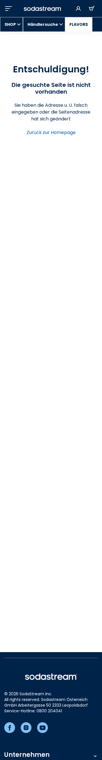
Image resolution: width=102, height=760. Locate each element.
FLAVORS (78, 24)
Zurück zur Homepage (51, 132)
